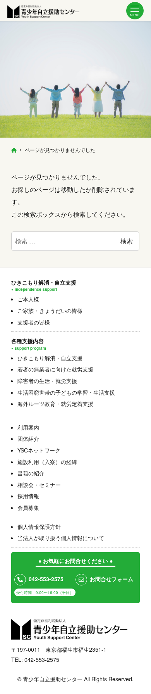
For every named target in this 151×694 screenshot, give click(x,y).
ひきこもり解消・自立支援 (49, 358)
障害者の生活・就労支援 (47, 381)
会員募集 (28, 507)
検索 (126, 241)
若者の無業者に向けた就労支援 (55, 369)
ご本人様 (28, 299)
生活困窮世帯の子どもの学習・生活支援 (66, 392)
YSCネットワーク (38, 450)
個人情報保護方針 (39, 526)
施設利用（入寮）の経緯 (47, 462)
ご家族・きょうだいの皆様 (49, 310)
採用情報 (28, 496)
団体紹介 (28, 438)
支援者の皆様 (33, 322)
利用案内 (28, 427)
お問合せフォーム (111, 579)
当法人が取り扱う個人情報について (60, 538)
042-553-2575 (46, 579)
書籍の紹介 (31, 473)
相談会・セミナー (39, 485)
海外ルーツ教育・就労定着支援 (55, 403)
